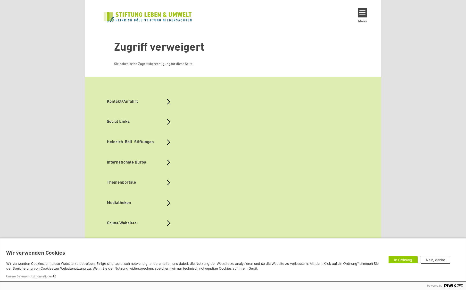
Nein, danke (435, 260)
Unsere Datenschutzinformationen (29, 276)
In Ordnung (403, 260)
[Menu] (362, 12)
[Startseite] (147, 16)
